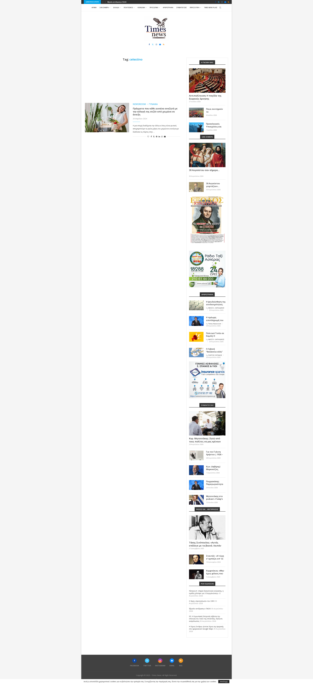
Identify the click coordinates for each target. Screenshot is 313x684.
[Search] (220, 7)
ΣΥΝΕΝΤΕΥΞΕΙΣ (181, 7)
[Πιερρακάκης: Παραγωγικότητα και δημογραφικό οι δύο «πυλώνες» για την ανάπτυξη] (196, 485)
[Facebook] (215, 2)
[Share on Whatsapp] (162, 136)
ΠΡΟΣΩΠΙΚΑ (154, 7)
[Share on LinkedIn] (159, 136)
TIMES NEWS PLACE (210, 7)
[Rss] (228, 2)
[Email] (225, 2)
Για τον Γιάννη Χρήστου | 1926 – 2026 (214, 454)
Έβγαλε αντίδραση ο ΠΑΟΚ (200, 608)
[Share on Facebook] (151, 136)
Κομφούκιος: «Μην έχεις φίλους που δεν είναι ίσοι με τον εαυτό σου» (215, 574)
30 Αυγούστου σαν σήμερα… (204, 170)
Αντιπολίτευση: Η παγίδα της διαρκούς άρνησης (205, 97)
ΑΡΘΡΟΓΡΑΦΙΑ (168, 7)
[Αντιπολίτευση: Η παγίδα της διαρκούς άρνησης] (207, 80)
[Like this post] (148, 136)
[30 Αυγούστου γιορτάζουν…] (196, 187)
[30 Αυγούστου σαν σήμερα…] (207, 155)
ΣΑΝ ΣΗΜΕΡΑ (104, 7)
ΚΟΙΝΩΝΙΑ (141, 7)
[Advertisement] (132, 82)
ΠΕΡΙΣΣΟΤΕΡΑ (194, 7)
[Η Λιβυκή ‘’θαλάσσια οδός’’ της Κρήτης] (196, 352)
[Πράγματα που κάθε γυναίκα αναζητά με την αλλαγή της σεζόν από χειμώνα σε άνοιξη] (107, 117)
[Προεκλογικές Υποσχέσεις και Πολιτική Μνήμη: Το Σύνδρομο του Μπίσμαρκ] (196, 127)
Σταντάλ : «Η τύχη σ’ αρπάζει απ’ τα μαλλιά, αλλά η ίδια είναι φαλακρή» (215, 560)
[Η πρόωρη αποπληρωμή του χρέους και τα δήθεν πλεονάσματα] (196, 321)
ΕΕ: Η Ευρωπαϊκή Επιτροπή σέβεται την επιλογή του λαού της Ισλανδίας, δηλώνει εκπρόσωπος (206, 618)
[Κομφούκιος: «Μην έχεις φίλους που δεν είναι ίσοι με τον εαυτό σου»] (196, 574)
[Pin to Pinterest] (156, 136)
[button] (103, 2)
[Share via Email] (165, 136)
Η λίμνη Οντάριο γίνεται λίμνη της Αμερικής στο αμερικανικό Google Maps (206, 627)
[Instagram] (222, 2)
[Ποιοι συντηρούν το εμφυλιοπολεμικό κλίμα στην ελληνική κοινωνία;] (196, 112)
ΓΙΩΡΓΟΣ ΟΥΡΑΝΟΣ (215, 355)
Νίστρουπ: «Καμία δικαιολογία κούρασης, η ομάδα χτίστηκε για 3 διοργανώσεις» (206, 592)
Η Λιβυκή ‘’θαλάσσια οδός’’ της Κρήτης (214, 352)
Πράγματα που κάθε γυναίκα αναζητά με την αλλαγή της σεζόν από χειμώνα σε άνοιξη (155, 111)
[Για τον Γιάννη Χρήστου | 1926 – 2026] (196, 455)
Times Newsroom (214, 324)
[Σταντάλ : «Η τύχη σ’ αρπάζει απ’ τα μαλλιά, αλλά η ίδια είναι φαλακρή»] (196, 559)
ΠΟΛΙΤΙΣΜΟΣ (128, 7)
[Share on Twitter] (154, 136)
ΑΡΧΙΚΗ (94, 7)
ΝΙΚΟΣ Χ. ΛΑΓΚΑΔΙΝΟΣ (216, 308)
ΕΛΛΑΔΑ (116, 7)
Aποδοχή (224, 681)
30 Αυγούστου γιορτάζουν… (213, 185)
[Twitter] (219, 2)
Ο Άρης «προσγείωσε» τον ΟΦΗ (201, 601)
